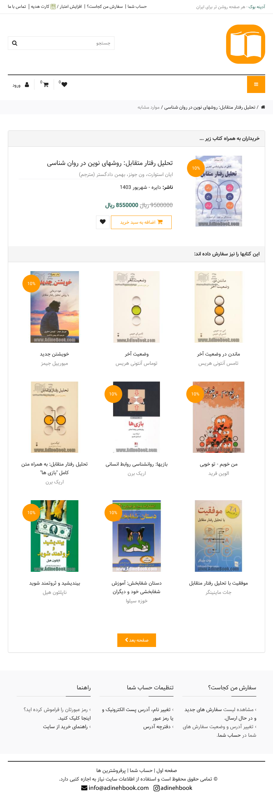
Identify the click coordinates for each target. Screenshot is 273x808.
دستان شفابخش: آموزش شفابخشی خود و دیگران (137, 587)
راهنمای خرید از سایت (65, 726)
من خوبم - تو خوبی (218, 464)
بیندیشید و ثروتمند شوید (54, 583)
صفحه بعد (138, 640)
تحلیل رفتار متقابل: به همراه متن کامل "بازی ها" (54, 468)
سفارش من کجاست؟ (105, 6)
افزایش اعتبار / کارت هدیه (56, 6)
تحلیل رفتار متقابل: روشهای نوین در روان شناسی (209, 107)
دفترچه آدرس (157, 726)
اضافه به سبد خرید (137, 222)
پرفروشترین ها (111, 770)
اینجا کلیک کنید (75, 718)
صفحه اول (166, 770)
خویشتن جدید (54, 354)
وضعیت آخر (137, 354)
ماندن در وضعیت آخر (218, 354)
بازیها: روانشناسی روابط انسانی (136, 464)
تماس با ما (17, 6)
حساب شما (137, 6)
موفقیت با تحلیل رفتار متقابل (218, 583)
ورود (17, 85)
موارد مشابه (149, 107)
